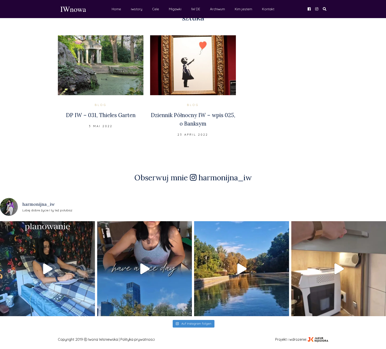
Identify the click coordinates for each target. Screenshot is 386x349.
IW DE (195, 9)
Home (116, 9)
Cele (155, 9)
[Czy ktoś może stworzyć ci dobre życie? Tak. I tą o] (241, 268)
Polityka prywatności (137, 339)
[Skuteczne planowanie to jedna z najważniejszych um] (47, 268)
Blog (101, 105)
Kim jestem (243, 9)
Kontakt (268, 9)
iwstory (136, 9)
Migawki (175, 9)
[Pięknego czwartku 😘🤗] (144, 268)
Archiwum (217, 9)
